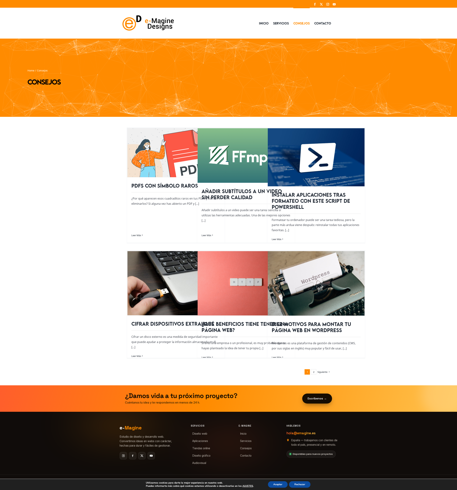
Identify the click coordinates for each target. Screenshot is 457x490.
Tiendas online (201, 448)
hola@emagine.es (301, 433)
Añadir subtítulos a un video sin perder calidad (242, 194)
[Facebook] (132, 455)
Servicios (246, 441)
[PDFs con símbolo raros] (175, 152)
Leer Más (136, 235)
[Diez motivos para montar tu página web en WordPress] (316, 283)
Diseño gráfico (201, 455)
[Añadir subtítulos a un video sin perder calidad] (246, 155)
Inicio (243, 433)
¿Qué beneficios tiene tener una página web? (245, 327)
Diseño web (199, 433)
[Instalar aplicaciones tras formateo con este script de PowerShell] (316, 157)
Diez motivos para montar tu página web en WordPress (311, 327)
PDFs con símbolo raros (164, 186)
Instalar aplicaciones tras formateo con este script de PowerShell (311, 201)
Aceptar (277, 484)
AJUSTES (247, 486)
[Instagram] (123, 455)
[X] (142, 455)
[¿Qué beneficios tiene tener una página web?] (246, 283)
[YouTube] (151, 455)
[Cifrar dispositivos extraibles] (175, 283)
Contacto (246, 455)
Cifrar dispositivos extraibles (172, 324)
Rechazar (299, 484)
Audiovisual (199, 463)
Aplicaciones (200, 441)
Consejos (246, 448)
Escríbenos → (317, 398)
